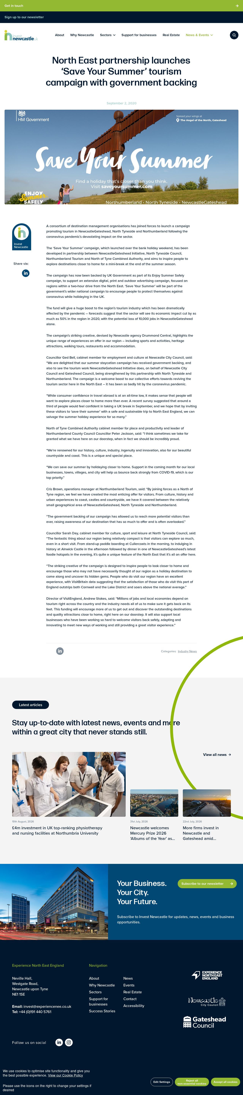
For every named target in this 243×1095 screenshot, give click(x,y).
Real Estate (132, 992)
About (94, 978)
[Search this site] (234, 35)
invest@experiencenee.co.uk (47, 1006)
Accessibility (133, 1005)
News (128, 978)
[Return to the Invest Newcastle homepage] (21, 35)
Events (128, 985)
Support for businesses (98, 1001)
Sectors (95, 992)
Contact (129, 998)
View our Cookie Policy (65, 1075)
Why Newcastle (102, 985)
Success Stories (102, 1011)
